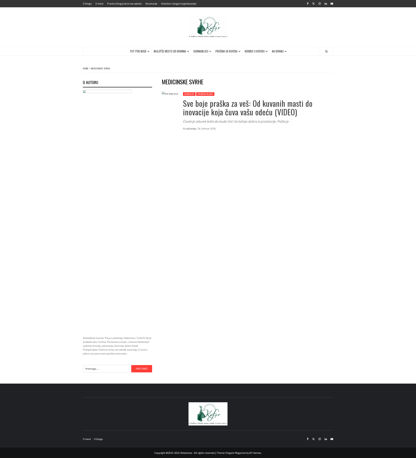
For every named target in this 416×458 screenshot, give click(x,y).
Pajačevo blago (205, 94)
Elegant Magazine (236, 452)
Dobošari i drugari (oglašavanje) (178, 3)
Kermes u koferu (255, 51)
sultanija (191, 128)
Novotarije (151, 3)
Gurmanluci (200, 51)
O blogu (87, 3)
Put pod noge (138, 51)
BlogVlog (189, 94)
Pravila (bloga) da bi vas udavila (124, 3)
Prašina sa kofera (226, 51)
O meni (99, 3)
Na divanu (278, 51)
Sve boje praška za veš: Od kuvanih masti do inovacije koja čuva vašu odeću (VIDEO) (247, 107)
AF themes (255, 452)
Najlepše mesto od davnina (170, 51)
